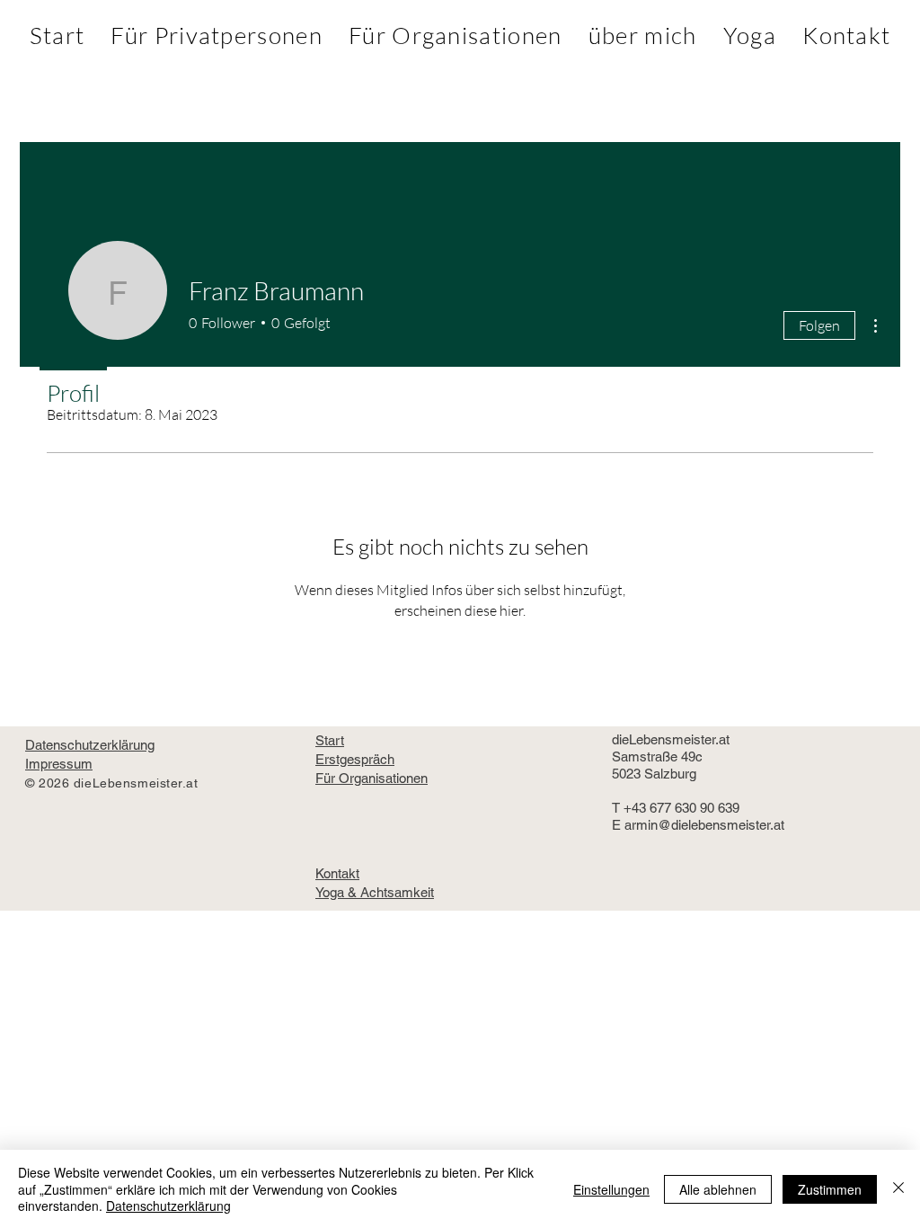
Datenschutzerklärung (168, 1206)
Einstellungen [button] (611, 1189)
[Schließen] (898, 1189)
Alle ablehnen (717, 1189)
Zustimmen (830, 1189)
